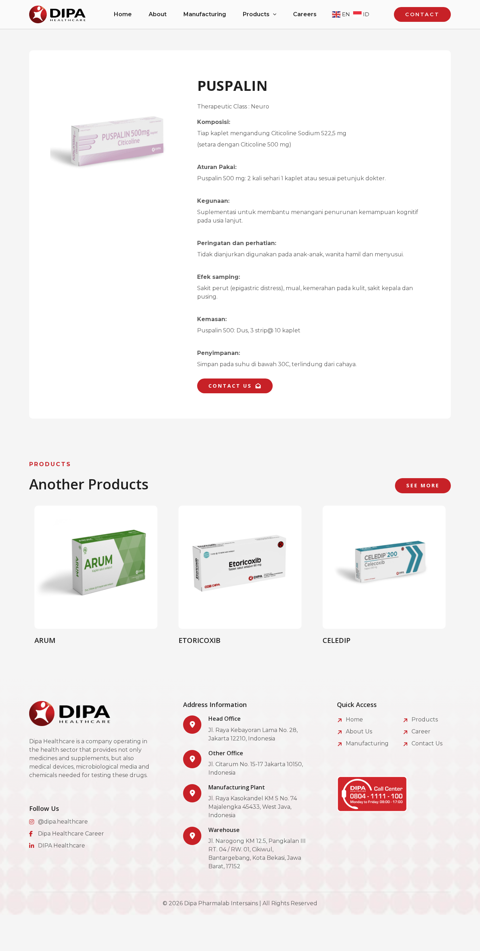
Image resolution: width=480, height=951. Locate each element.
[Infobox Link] (246, 729)
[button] (273, 14)
